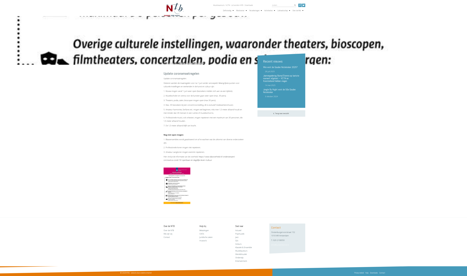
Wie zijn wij (168, 234)
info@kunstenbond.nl (280, 245)
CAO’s (201, 234)
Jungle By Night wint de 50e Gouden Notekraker (279, 91)
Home (166, 63)
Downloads (249, 5)
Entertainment (241, 261)
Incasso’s (203, 240)
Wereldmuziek (241, 254)
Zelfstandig (227, 10)
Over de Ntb (297, 10)
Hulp (366, 273)
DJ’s (236, 240)
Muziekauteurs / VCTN (221, 5)
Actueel (174, 63)
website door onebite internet (141, 273)
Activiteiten (268, 10)
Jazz (236, 237)
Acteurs (238, 244)
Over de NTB (169, 230)
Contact (167, 237)
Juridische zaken (206, 237)
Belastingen (204, 230)
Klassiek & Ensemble (243, 247)
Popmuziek (239, 234)
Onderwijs (239, 257)
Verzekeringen (254, 10)
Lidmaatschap (283, 10)
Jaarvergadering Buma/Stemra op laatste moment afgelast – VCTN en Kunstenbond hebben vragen (281, 78)
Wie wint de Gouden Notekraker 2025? (280, 67)
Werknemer (240, 10)
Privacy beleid (359, 273)
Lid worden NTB (237, 5)
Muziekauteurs (241, 251)
